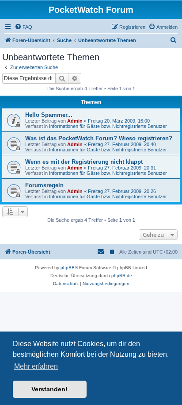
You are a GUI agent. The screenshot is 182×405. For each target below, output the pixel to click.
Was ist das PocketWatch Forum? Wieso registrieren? (98, 138)
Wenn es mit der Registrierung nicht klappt (84, 161)
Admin (75, 120)
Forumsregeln (44, 185)
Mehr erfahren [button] (36, 366)
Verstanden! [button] (49, 389)
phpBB (68, 267)
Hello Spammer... (48, 115)
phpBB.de (121, 275)
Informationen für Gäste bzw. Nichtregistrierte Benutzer (108, 126)
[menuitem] (23, 27)
